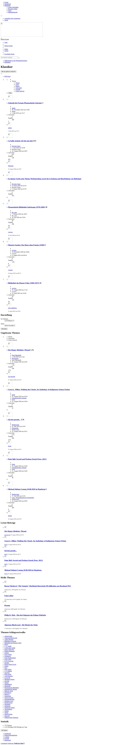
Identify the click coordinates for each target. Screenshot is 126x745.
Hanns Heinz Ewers (10, 664)
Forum (6, 51)
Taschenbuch (8, 709)
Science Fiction (8, 697)
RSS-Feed (7, 76)
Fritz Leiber (8, 596)
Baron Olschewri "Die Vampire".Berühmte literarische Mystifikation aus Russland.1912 (37, 586)
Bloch (6, 644)
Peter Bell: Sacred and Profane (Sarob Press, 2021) (27, 459)
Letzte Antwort (19, 91)
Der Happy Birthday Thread (19, 350)
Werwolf (7, 716)
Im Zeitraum (4, 319)
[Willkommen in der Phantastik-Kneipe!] (22, 36)
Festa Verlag (8, 654)
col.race (10, 232)
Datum (17, 86)
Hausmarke (15, 358)
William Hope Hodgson (11, 717)
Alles (5, 42)
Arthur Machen (8, 639)
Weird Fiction (8, 714)
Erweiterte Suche (9, 54)
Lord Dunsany (8, 676)
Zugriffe (17, 89)
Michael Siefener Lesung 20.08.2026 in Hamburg (26, 489)
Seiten (6, 49)
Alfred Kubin (8, 636)
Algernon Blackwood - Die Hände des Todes (21, 625)
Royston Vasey (16, 146)
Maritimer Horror (9, 679)
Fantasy (6, 653)
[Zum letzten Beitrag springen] (9, 124)
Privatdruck (7, 692)
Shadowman (15, 425)
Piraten (7, 605)
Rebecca (6, 694)
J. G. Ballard (8, 671)
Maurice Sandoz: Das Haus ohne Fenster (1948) (26, 245)
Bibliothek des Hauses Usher (12, 643)
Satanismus (7, 696)
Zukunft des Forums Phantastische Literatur (25, 103)
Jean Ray (7, 673)
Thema (17, 83)
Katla (13, 395)
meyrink (6, 681)
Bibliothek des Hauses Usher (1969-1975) (23, 283)
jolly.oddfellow (12, 308)
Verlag (6, 712)
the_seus (14, 212)
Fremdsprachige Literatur (19, 398)
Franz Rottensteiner (10, 658)
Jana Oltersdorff (16, 355)
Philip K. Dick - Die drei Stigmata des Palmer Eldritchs (25, 615)
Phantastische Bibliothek (11, 687)
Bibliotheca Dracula (10, 641)
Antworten (18, 88)
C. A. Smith (7, 646)
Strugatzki (7, 704)
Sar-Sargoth (11, 376)
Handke (6, 663)
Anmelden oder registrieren (12, 18)
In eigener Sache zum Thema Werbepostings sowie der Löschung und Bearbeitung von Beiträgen (44, 179)
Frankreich (7, 656)
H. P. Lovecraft (8, 661)
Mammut (10, 166)
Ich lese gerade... (14, 420)
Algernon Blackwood (10, 638)
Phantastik (7, 686)
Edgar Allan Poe (9, 649)
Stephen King (8, 702)
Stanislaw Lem (8, 701)
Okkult (6, 683)
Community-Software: (13, 743)
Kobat (10, 516)
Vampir (6, 711)
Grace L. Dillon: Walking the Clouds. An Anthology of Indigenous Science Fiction (39, 389)
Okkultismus (8, 684)
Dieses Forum (8, 46)
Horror (6, 666)
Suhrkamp (7, 706)
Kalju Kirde (7, 674)
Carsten (10, 270)
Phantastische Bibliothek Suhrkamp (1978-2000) (26, 207)
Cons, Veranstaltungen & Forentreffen (23, 497)
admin (13, 108)
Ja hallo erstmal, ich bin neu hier (20, 141)
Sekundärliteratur (9, 699)
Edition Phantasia (9, 651)
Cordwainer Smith (9, 648)
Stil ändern (4, 730)
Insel (5, 668)
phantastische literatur (10, 689)
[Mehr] (1, 73)
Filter (10, 93)
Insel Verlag (7, 669)
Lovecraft (7, 678)
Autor (17, 84)
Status (2, 324)
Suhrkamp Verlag (9, 707)
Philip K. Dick (8, 691)
